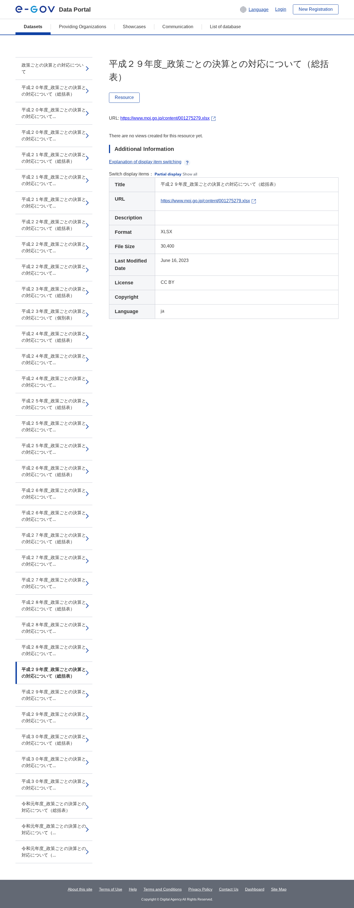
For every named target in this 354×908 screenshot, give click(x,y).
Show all (190, 174)
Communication (177, 26)
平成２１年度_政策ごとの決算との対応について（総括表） (54, 158)
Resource (124, 97)
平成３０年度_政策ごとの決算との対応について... (54, 762)
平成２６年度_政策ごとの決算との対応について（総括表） (54, 471)
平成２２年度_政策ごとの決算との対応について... (54, 247)
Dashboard (254, 889)
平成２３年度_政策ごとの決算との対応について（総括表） (54, 292)
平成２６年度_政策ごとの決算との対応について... (54, 493)
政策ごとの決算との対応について (53, 68)
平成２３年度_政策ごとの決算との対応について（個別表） (54, 314)
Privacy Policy (200, 889)
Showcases (134, 26)
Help (133, 889)
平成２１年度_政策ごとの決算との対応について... (54, 180)
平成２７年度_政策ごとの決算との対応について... (54, 560)
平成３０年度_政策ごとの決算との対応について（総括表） (54, 740)
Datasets (33, 26)
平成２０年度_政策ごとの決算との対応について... (54, 113)
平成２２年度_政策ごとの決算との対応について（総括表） (54, 225)
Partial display (168, 174)
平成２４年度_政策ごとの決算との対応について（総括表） (54, 337)
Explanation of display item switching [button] (145, 161)
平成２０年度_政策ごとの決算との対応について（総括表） (54, 90)
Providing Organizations (82, 26)
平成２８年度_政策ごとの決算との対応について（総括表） (54, 605)
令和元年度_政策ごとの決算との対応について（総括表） (54, 807)
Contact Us (228, 889)
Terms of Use (110, 889)
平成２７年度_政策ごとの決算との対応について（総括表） (54, 538)
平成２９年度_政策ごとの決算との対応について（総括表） (54, 672)
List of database (225, 26)
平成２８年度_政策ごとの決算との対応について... (54, 628)
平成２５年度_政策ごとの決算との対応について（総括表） (54, 404)
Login (280, 9)
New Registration (316, 9)
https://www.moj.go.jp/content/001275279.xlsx (165, 118)
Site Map (279, 889)
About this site (80, 889)
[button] (254, 9)
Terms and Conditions (163, 889)
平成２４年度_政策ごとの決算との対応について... (54, 359)
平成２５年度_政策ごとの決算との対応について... (54, 426)
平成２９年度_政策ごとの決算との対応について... (54, 695)
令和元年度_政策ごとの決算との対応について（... (54, 829)
